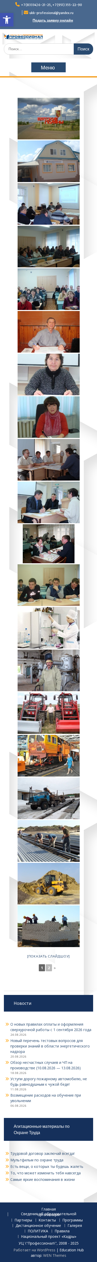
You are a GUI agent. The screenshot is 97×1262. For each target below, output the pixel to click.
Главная (48, 1209)
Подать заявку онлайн (53, 20)
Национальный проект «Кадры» (48, 1236)
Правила (62, 1231)
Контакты (47, 1220)
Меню (48, 67)
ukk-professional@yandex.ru (51, 13)
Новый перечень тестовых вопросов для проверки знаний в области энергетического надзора (50, 1046)
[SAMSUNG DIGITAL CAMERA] (48, 543)
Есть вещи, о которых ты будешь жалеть (46, 1166)
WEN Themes (54, 1255)
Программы (72, 1220)
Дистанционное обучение (38, 1225)
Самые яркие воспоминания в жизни (42, 1179)
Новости (22, 1003)
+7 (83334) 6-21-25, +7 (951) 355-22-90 (51, 5)
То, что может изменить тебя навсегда (45, 1172)
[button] (6, 20)
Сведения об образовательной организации (48, 1214)
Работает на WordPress (34, 1249)
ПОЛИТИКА (38, 1231)
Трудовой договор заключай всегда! (42, 1153)
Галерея (75, 1225)
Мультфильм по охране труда (36, 1159)
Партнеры (23, 1220)
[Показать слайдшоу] (48, 956)
